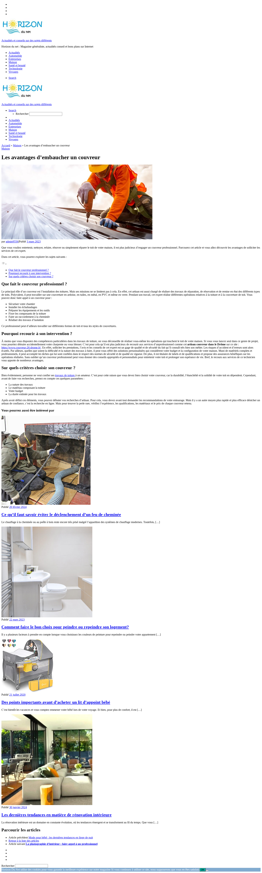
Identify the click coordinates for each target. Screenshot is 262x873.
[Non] (207, 870)
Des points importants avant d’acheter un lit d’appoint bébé (55, 702)
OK (202, 869)
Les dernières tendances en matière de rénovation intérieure (56, 815)
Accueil (5, 145)
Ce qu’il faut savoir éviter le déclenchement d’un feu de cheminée (61, 514)
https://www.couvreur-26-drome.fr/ (21, 347)
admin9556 (12, 241)
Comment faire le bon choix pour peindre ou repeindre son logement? (65, 627)
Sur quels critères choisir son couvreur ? (31, 276)
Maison (17, 145)
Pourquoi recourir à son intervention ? (30, 273)
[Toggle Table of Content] (4, 263)
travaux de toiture (65, 375)
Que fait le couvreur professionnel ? (29, 269)
